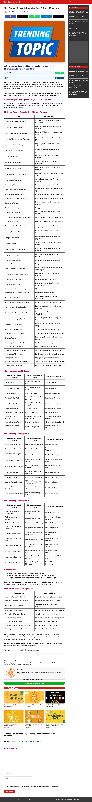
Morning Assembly (45, 663)
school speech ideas (10, 664)
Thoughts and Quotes (43, 2)
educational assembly (33, 663)
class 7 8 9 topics (21, 663)
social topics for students (24, 664)
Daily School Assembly (12, 2)
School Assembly (11, 661)
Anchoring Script (59, 2)
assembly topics (11, 663)
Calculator (72, 2)
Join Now (60, 73)
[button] (86, 2)
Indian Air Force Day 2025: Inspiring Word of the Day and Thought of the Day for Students (78, 34)
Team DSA (11, 11)
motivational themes (56, 663)
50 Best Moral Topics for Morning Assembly (26, 741)
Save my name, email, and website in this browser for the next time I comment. (32, 787)
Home (32, 2)
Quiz (81, 2)
